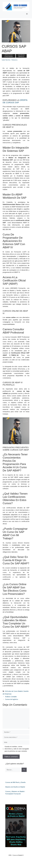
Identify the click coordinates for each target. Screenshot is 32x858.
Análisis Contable (11, 697)
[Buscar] (24, 770)
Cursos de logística (11, 699)
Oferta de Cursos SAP (15, 101)
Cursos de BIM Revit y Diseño (15, 782)
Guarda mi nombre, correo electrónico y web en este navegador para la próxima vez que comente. (17, 749)
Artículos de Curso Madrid (8, 55)
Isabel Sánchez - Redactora (9, 60)
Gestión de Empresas (21, 55)
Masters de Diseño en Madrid (15, 787)
